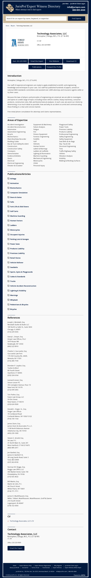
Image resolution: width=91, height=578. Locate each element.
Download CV (71, 61)
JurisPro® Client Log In (77, 3)
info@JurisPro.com (61, 571)
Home (7, 26)
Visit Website (54, 61)
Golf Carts (14, 211)
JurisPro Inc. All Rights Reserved (19, 575)
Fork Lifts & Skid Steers (19, 207)
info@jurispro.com (76, 7)
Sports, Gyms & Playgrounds (21, 272)
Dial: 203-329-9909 (20, 61)
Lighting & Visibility (18, 291)
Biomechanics (15, 188)
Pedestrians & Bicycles (19, 305)
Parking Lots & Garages (19, 239)
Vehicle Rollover (16, 263)
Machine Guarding (17, 216)
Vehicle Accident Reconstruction (23, 286)
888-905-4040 (78, 10)
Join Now (66, 3)
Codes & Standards (17, 277)
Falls (12, 202)
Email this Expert (37, 61)
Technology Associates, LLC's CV (22, 521)
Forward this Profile (54, 67)
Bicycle (13, 26)
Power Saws (15, 244)
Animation (14, 183)
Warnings (14, 295)
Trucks (12, 281)
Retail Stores (15, 258)
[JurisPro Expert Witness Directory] (33, 8)
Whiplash (14, 300)
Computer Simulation (19, 193)
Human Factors (16, 221)
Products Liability (17, 249)
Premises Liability (17, 253)
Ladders (13, 225)
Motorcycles (15, 230)
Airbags (13, 179)
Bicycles (13, 309)
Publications (37, 67)
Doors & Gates (16, 197)
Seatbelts (14, 267)
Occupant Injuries (17, 235)
